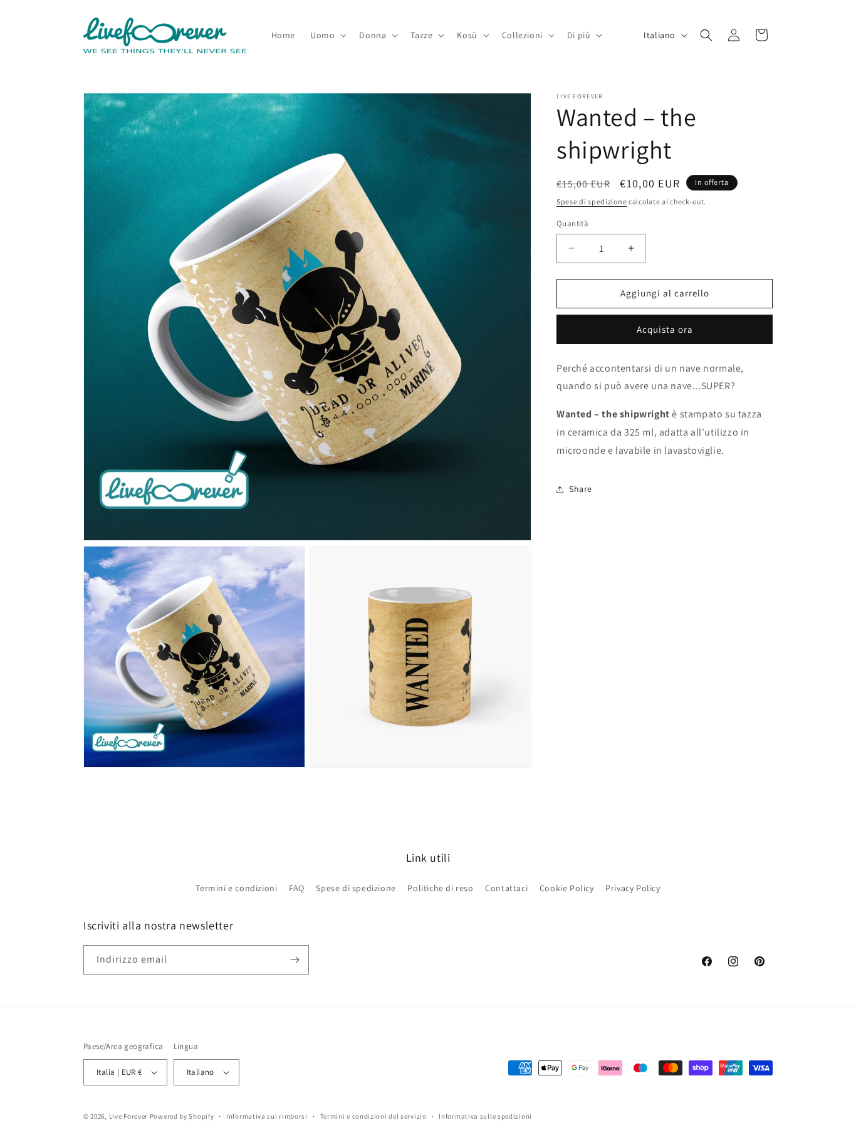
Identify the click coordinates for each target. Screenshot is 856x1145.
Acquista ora (665, 329)
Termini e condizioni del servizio (373, 1116)
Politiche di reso (440, 888)
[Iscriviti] (294, 960)
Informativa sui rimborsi (267, 1116)
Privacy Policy (632, 888)
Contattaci (506, 888)
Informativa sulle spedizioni (485, 1116)
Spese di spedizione (591, 201)
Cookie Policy (567, 888)
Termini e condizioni (236, 888)
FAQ (297, 888)
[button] (327, 35)
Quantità (572, 223)
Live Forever (128, 1116)
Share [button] (580, 488)
